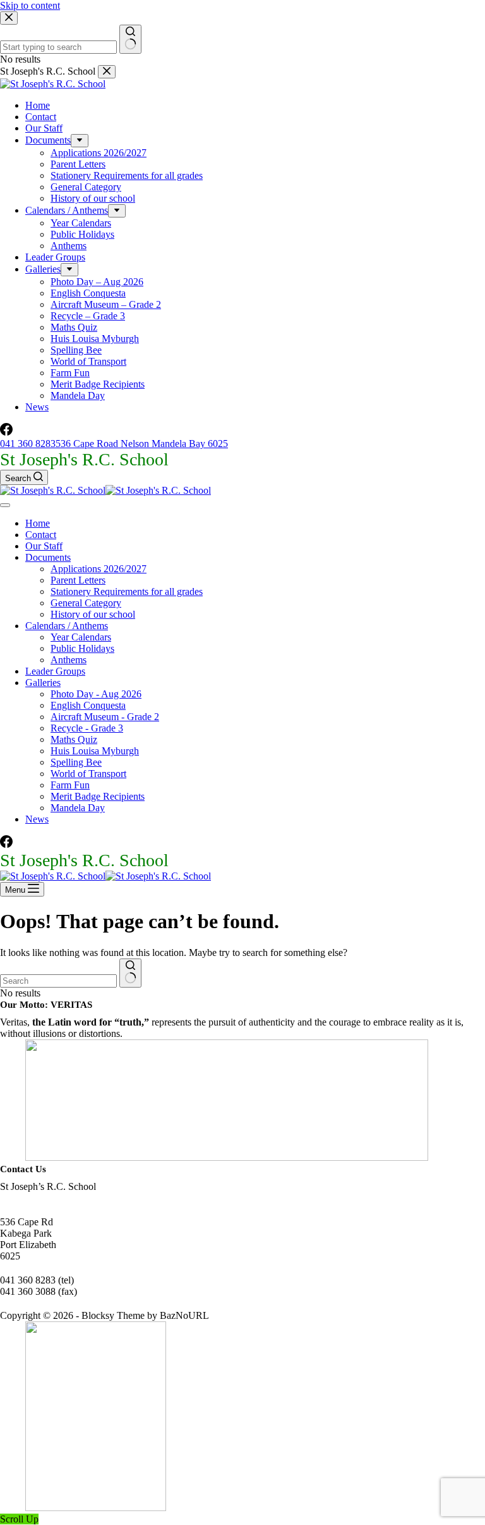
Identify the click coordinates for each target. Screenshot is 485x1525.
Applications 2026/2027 (99, 568)
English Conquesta (88, 705)
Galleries (43, 682)
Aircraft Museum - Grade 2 (105, 716)
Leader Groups (55, 671)
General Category (86, 602)
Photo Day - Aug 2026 (96, 694)
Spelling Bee (76, 762)
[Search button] (130, 973)
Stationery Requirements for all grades (127, 591)
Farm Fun (70, 785)
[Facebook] (6, 844)
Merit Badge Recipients (98, 796)
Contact (40, 534)
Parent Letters (78, 580)
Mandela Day (78, 807)
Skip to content (30, 5)
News (37, 819)
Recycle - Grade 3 (87, 728)
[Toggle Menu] (5, 505)
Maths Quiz (74, 739)
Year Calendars (81, 637)
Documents (48, 557)
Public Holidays (82, 648)
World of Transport (88, 773)
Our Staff (44, 546)
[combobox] (58, 981)
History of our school (93, 614)
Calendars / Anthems (66, 625)
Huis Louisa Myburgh (95, 750)
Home (37, 523)
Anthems (69, 659)
